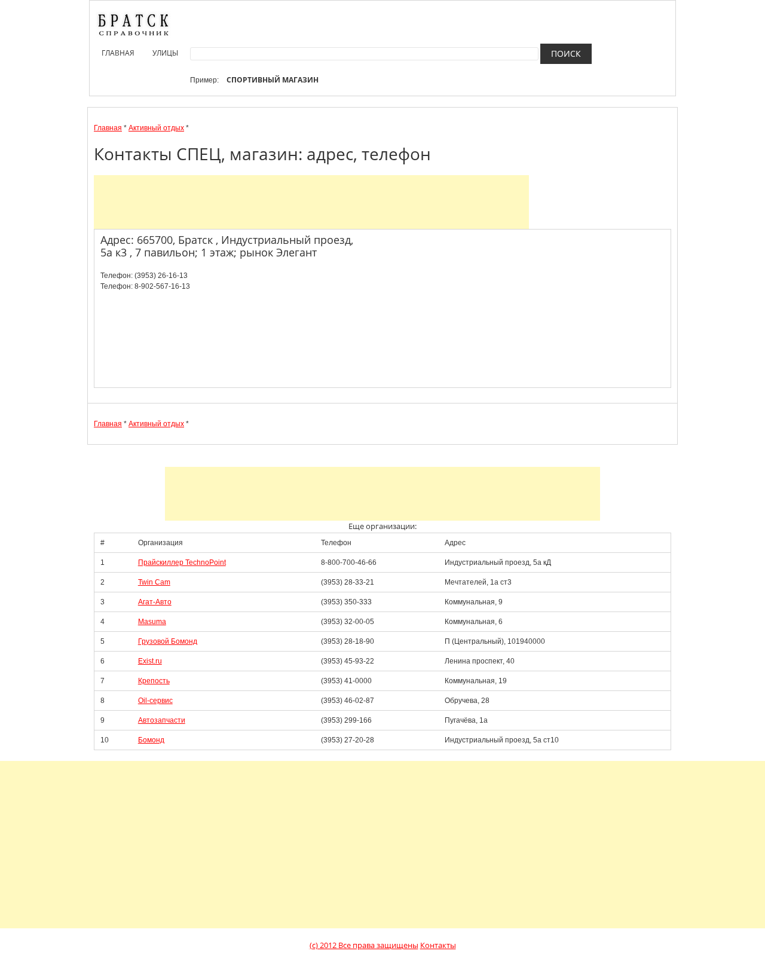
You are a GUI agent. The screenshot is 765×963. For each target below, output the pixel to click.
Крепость (154, 681)
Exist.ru (150, 661)
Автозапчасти (161, 720)
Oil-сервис (155, 700)
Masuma (152, 621)
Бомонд (151, 740)
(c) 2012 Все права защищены (364, 945)
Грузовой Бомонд (167, 641)
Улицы (165, 53)
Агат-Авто (155, 602)
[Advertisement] (311, 202)
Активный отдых (156, 128)
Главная (118, 53)
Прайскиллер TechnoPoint (182, 562)
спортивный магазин (273, 80)
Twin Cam (154, 582)
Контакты (438, 945)
